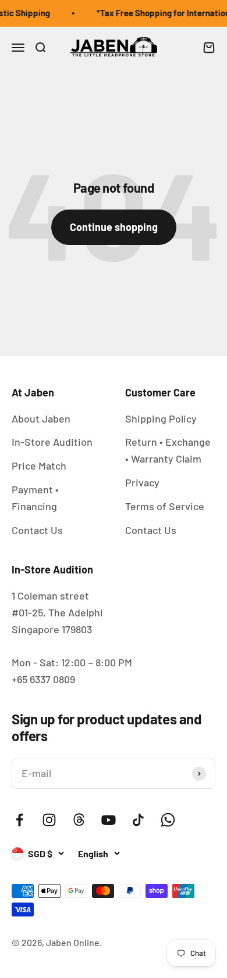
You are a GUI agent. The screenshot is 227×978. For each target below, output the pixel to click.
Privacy (142, 482)
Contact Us (37, 530)
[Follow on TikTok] (138, 820)
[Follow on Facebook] (19, 820)
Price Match (39, 465)
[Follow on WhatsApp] (168, 820)
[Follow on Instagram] (49, 820)
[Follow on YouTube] (108, 820)
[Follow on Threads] (79, 820)
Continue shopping (114, 227)
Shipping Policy (161, 418)
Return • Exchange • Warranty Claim (168, 450)
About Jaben (41, 418)
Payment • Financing (35, 498)
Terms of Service (164, 506)
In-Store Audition (52, 441)
